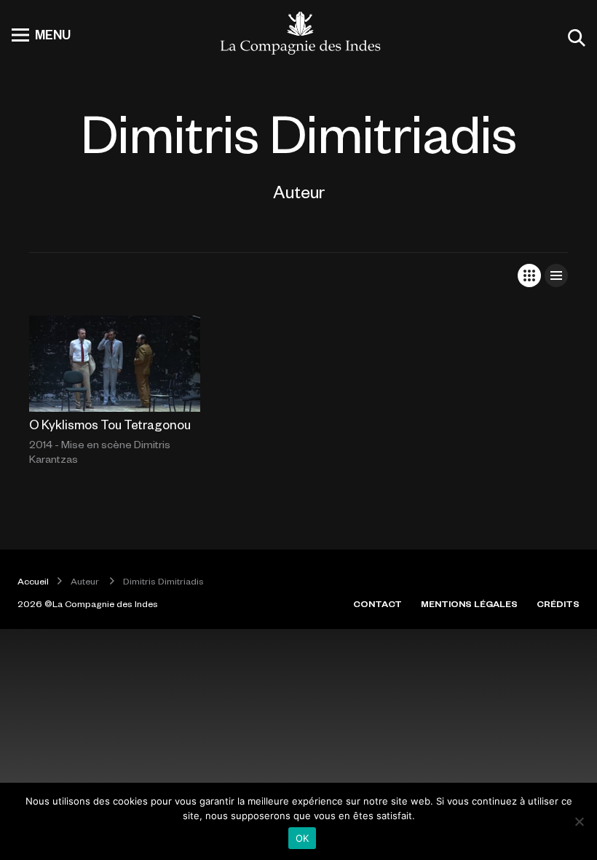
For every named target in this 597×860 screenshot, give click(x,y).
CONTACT (377, 603)
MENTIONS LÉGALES (469, 603)
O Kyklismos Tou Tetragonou (110, 424)
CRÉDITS (558, 603)
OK (302, 838)
